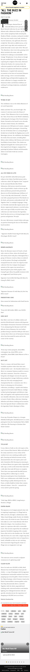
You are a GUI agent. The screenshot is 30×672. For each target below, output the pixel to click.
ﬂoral (7, 611)
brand (9, 619)
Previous (2, 644)
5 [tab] (15, 662)
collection (13, 611)
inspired (17, 621)
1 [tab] (6, 662)
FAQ (22, 670)
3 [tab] (10, 662)
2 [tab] (8, 662)
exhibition (4, 616)
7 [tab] (19, 662)
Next (27, 644)
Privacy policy (13, 670)
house (10, 616)
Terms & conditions (5, 670)
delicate (17, 613)
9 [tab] (23, 662)
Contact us (26, 670)
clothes (3, 621)
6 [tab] (17, 662)
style (24, 611)
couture (21, 616)
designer (15, 619)
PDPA (18, 670)
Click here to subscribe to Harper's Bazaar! (15, 605)
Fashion (3, 629)
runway (10, 613)
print (19, 611)
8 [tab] (21, 662)
